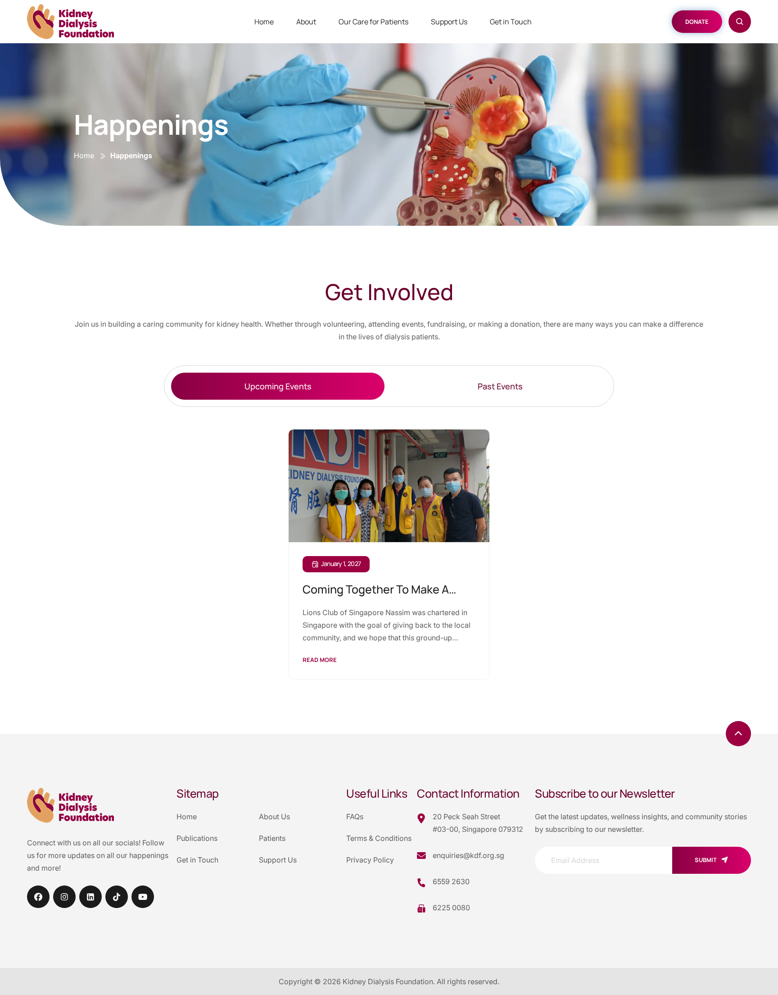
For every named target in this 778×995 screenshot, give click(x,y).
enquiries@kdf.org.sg (468, 855)
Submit (706, 860)
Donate (697, 22)
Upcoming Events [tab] (278, 386)
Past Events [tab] (500, 386)
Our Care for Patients (373, 22)
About (306, 22)
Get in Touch (511, 22)
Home (264, 22)
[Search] (739, 21)
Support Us (449, 22)
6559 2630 (451, 881)
